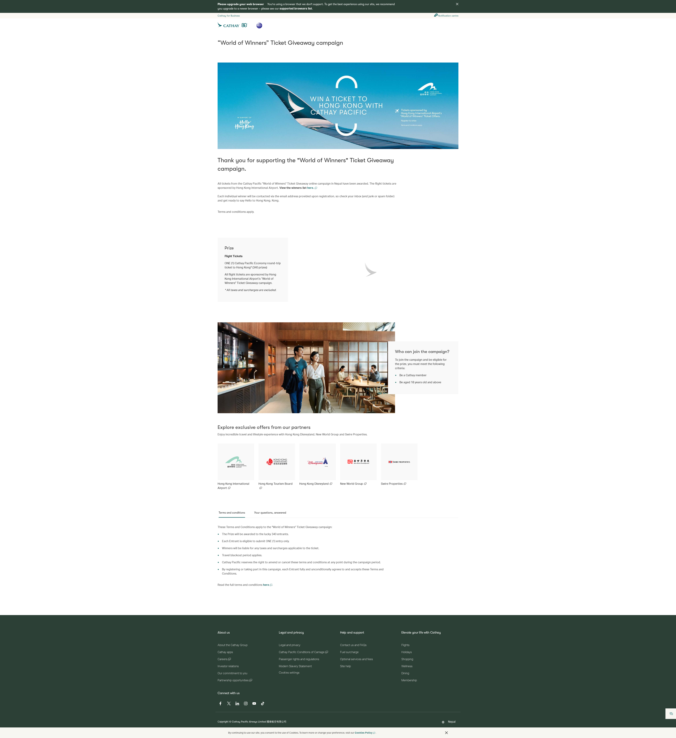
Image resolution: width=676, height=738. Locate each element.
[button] (446, 732)
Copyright (223, 721)
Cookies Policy (364, 732)
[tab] (232, 513)
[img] (457, 4)
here (266, 585)
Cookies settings (289, 672)
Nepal (452, 721)
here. (311, 188)
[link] (235, 467)
